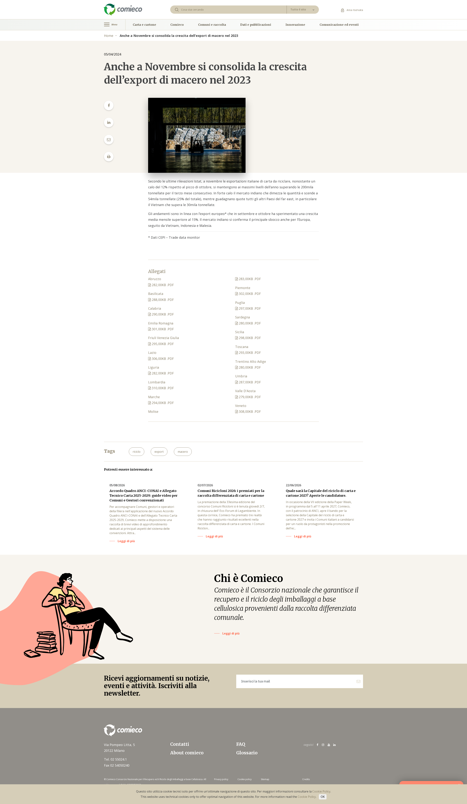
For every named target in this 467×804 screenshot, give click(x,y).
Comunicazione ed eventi (339, 24)
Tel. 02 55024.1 (115, 759)
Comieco (177, 24)
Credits (306, 779)
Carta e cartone (144, 24)
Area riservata (354, 10)
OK (323, 797)
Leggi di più (231, 633)
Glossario (247, 753)
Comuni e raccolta (212, 24)
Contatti (179, 744)
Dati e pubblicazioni (255, 24)
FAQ (240, 744)
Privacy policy (221, 779)
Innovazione (295, 24)
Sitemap (265, 779)
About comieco (187, 753)
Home (108, 35)
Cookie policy (245, 779)
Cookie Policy (321, 791)
